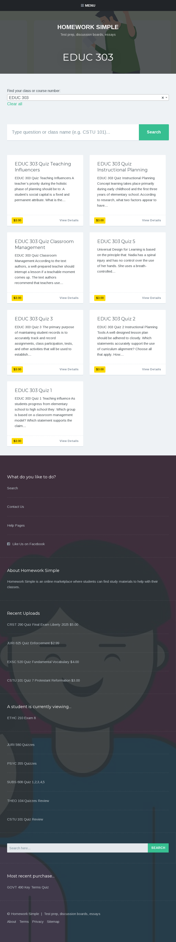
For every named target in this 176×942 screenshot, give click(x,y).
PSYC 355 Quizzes (22, 763)
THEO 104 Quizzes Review (28, 801)
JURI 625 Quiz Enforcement (28, 643)
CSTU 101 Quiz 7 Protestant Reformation (38, 680)
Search (12, 488)
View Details (69, 220)
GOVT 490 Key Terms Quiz (28, 887)
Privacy (38, 921)
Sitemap (53, 921)
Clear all (14, 104)
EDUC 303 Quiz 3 (34, 319)
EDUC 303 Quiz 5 (116, 241)
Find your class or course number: (34, 91)
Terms (24, 921)
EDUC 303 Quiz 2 (116, 319)
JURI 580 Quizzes (21, 745)
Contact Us (15, 507)
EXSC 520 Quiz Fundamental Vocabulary (38, 662)
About (11, 921)
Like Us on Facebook (28, 544)
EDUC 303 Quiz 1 (33, 390)
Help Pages (16, 525)
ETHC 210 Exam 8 (21, 718)
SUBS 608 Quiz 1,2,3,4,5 (26, 782)
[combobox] (88, 97)
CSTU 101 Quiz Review (25, 819)
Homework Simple (88, 27)
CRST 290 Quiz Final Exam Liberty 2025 (38, 624)
